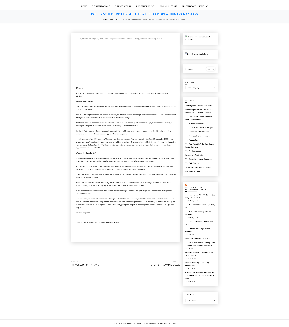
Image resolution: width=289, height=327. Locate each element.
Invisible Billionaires (193, 238)
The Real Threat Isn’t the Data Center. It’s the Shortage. (199, 145)
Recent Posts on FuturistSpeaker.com (195, 188)
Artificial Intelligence (90, 38)
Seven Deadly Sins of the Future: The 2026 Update (199, 254)
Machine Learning (132, 38)
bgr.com (87, 213)
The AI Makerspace (193, 151)
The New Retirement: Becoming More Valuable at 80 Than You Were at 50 (200, 244)
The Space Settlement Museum (197, 222)
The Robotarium (191, 140)
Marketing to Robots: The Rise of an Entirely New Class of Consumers (199, 111)
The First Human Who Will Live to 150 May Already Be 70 (200, 196)
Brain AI (97, 222)
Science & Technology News (151, 38)
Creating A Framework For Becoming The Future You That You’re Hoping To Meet (200, 275)
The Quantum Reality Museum (197, 132)
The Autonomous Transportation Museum (198, 213)
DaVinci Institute (168, 6)
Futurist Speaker (123, 6)
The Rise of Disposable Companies (198, 159)
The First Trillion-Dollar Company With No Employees (198, 118)
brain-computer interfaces (114, 38)
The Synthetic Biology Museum (197, 136)
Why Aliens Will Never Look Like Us (199, 167)
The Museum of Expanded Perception (199, 128)
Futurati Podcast (101, 6)
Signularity (117, 222)
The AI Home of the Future (195, 205)
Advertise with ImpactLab (195, 6)
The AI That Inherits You (194, 123)
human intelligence (107, 222)
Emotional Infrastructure (194, 155)
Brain (101, 38)
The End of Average (192, 163)
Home (84, 6)
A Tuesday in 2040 (192, 171)
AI (80, 38)
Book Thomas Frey (145, 6)
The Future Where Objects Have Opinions (198, 230)
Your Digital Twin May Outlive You (198, 105)
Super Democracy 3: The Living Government (197, 263)
